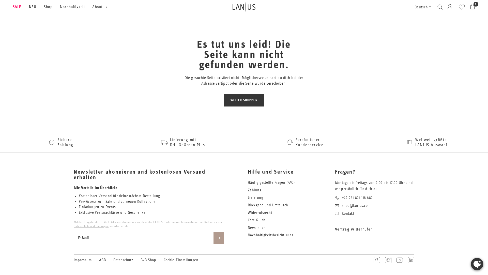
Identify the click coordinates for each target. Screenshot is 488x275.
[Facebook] (377, 260)
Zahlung (254, 190)
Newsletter (256, 228)
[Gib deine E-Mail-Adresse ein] (219, 238)
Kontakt (348, 214)
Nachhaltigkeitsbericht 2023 (270, 235)
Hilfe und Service (271, 172)
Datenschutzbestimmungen (91, 226)
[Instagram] (388, 260)
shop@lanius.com (356, 206)
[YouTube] (399, 260)
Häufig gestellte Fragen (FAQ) (271, 183)
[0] (471, 7)
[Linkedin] (411, 260)
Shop (48, 7)
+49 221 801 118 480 (357, 198)
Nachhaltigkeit (72, 7)
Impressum (83, 260)
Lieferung (255, 198)
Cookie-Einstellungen (181, 260)
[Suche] (440, 7)
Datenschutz (123, 260)
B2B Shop (148, 260)
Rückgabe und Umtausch (268, 205)
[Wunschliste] (462, 7)
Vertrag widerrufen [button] (354, 229)
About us (99, 7)
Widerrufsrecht (260, 213)
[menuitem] (19, 7)
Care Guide (257, 220)
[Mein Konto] (450, 7)
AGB (102, 260)
